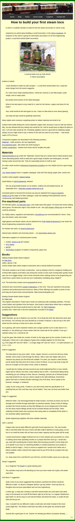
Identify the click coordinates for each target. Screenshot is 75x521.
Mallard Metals (24, 177)
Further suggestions (9, 147)
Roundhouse (40, 214)
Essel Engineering (27, 229)
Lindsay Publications (29, 287)
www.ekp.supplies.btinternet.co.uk (31, 188)
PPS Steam (10, 244)
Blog (19, 17)
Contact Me (61, 17)
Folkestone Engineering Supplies (32, 165)
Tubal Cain (8, 299)
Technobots (10, 250)
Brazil (22, 466)
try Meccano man (23, 205)
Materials (5, 142)
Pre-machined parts (9, 145)
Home (12, 17)
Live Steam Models (9, 173)
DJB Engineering (20, 181)
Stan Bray (8, 260)
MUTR (8, 247)
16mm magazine (57, 33)
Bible (51, 310)
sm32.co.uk (16, 242)
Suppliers (49, 17)
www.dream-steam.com (47, 233)
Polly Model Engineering (51, 221)
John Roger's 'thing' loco (53, 207)
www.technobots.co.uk (10, 156)
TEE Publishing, (50, 307)
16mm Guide (38, 17)
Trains (27, 17)
